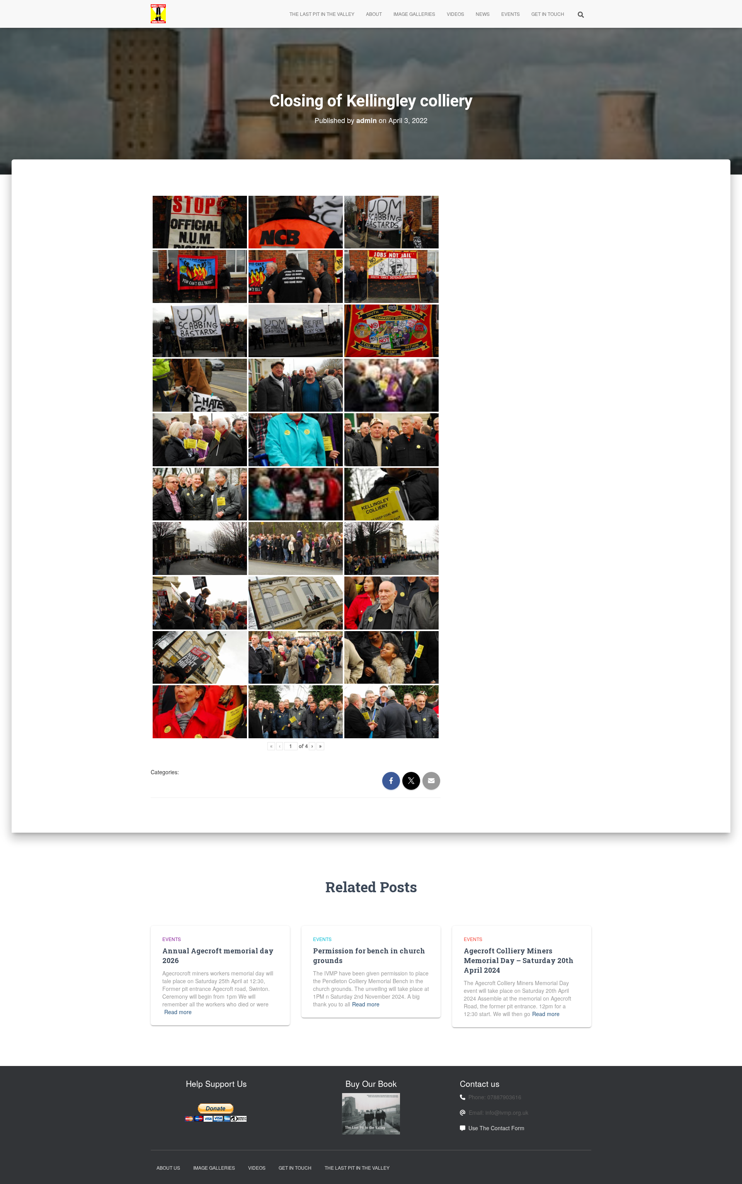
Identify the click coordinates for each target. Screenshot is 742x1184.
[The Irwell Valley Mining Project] (158, 14)
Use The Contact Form (496, 1128)
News (483, 13)
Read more (178, 1012)
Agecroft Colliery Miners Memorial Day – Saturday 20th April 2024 (519, 960)
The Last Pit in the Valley (321, 13)
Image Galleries (414, 13)
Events (510, 13)
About (374, 13)
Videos (455, 13)
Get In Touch (547, 13)
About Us (168, 1167)
